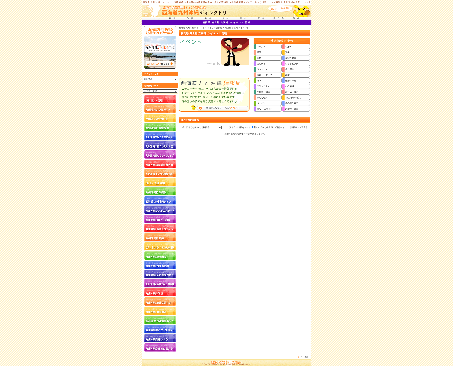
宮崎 (262, 18)
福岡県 (219, 28)
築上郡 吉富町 (231, 28)
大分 (226, 18)
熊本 (244, 18)
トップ (155, 18)
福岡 (173, 18)
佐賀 (191, 18)
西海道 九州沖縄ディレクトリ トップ (196, 28)
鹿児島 (279, 18)
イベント (244, 28)
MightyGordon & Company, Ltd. (223, 364)
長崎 (209, 18)
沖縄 (297, 18)
